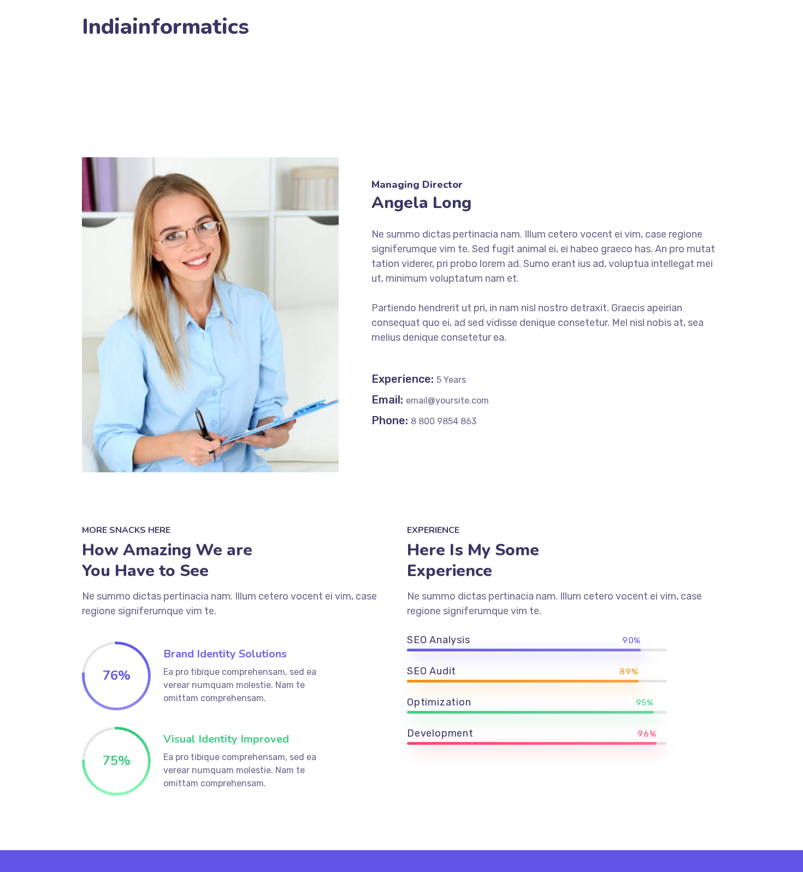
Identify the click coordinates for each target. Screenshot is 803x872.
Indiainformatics (165, 27)
